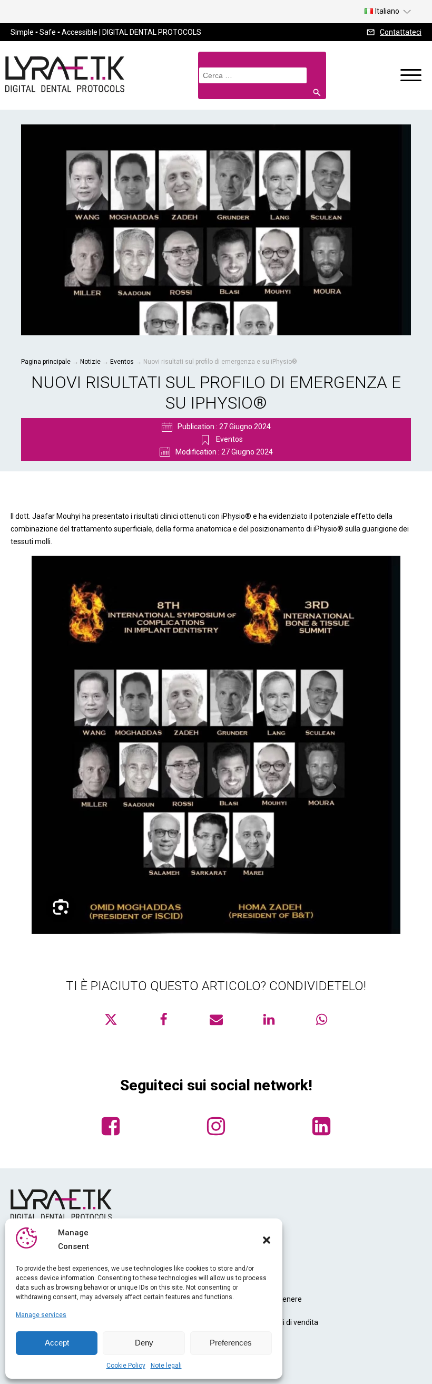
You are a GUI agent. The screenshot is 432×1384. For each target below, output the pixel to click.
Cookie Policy (125, 1365)
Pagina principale (46, 361)
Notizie (90, 361)
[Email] (216, 1019)
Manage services (41, 1315)
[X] (110, 1019)
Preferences (231, 1342)
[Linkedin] (268, 1019)
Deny (144, 1342)
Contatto (236, 1345)
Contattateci (400, 32)
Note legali (166, 1365)
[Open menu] (410, 75)
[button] (266, 1240)
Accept (57, 1342)
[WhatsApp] (321, 1019)
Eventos (122, 361)
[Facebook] (163, 1019)
